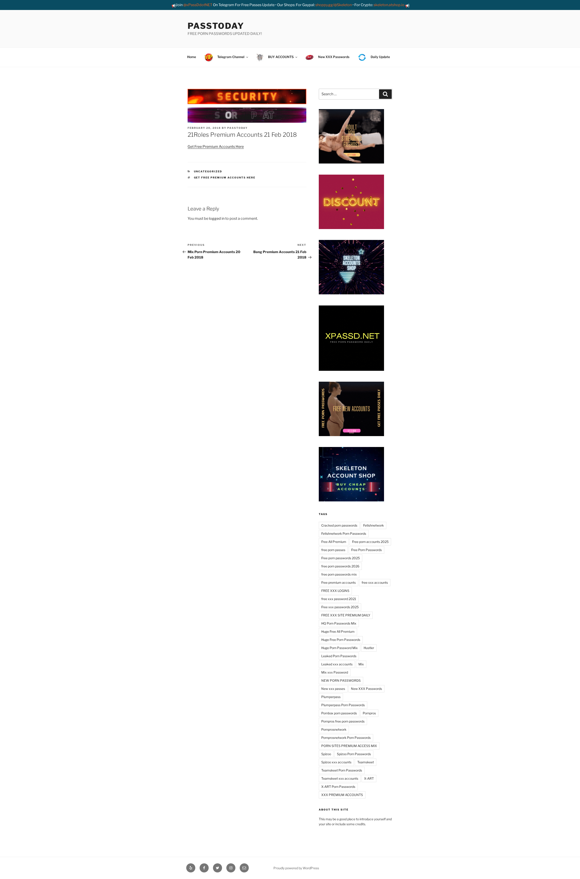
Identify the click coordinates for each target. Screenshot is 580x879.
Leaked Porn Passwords (338, 656)
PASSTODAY (216, 26)
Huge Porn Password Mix (339, 648)
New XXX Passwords (366, 689)
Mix (361, 664)
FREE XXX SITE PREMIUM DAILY (345, 615)
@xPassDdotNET (197, 5)
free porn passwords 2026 (340, 566)
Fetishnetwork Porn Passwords (343, 533)
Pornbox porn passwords (339, 713)
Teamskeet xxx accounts (339, 778)
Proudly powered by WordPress (296, 868)
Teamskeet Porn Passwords (341, 770)
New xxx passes (333, 689)
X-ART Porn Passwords (338, 787)
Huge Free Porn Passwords (340, 640)
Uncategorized (208, 171)
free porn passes (333, 550)
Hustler (369, 648)
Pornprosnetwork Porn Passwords (346, 738)
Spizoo (326, 754)
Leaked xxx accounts (337, 664)
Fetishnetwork (373, 525)
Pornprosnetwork (333, 729)
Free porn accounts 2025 (370, 542)
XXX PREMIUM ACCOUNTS (342, 795)
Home (191, 57)
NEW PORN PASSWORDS (341, 680)
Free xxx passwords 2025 (340, 607)
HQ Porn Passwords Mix (338, 623)
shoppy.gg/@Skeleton (333, 5)
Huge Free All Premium (338, 631)
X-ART (369, 778)
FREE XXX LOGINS (335, 591)
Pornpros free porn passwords (343, 721)
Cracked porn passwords (339, 525)
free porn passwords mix (339, 574)
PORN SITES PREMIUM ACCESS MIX (349, 746)
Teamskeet (365, 762)
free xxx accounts (375, 582)
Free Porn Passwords (366, 550)
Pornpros (369, 713)
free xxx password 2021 (338, 599)
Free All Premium (333, 542)
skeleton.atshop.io (389, 5)
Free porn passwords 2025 (340, 558)
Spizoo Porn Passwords (354, 754)
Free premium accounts (338, 582)
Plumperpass (331, 697)
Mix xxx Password (334, 672)
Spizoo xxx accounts (336, 762)
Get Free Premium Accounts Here (216, 146)
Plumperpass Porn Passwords (343, 705)
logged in (217, 218)
